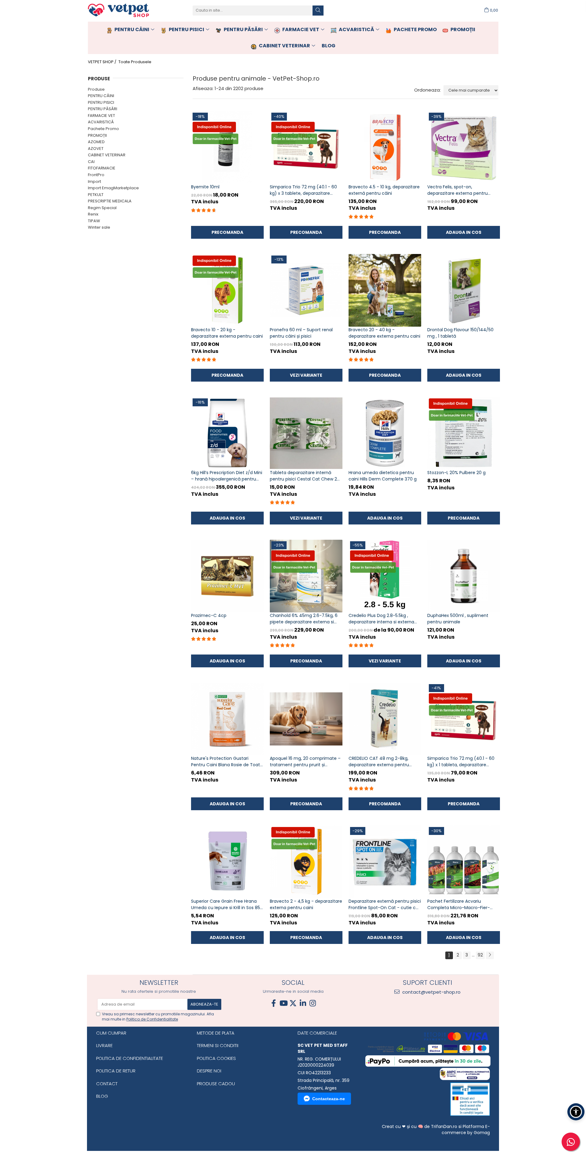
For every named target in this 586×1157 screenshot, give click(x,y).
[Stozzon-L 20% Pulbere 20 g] (463, 433)
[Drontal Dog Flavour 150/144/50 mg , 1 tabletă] (463, 290)
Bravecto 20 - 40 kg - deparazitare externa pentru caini (384, 333)
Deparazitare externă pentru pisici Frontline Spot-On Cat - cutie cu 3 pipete (385, 904)
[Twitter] (293, 1003)
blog (328, 45)
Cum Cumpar (111, 1033)
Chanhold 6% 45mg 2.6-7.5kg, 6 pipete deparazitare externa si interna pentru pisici (304, 618)
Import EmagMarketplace (113, 188)
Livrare (104, 1045)
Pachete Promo (103, 129)
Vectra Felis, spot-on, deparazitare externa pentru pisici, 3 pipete (457, 190)
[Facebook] (273, 1003)
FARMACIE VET (101, 115)
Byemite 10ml (205, 187)
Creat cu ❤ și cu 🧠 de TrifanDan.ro (420, 1126)
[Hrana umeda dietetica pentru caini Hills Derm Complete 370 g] (385, 433)
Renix (93, 214)
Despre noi (209, 1071)
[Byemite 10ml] (227, 147)
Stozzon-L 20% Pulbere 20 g (456, 473)
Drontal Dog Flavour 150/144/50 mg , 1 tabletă (460, 333)
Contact (107, 1083)
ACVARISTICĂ (101, 122)
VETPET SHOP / (102, 62)
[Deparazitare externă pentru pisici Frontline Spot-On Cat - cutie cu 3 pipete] (385, 861)
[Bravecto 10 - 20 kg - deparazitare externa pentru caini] (227, 290)
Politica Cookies (216, 1058)
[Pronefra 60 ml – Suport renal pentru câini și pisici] (306, 290)
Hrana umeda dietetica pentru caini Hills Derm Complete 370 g (383, 476)
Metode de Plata (215, 1033)
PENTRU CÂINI (101, 96)
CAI (91, 162)
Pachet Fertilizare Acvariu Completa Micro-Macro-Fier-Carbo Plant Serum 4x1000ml (458, 904)
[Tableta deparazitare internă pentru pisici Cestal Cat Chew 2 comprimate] (306, 433)
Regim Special (102, 208)
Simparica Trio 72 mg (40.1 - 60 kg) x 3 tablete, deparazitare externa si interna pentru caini (303, 190)
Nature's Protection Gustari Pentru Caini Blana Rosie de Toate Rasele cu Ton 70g (227, 761)
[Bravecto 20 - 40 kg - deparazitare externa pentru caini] (385, 290)
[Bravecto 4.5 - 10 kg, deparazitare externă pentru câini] (385, 147)
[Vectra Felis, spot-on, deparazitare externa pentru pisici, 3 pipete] (463, 147)
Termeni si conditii (217, 1045)
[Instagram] (312, 1003)
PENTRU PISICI (101, 102)
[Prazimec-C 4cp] (227, 576)
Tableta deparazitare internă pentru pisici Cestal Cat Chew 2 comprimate (303, 476)
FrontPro (96, 175)
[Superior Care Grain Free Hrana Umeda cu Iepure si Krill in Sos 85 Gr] (227, 861)
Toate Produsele (134, 62)
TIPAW (94, 221)
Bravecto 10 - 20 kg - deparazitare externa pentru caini (227, 333)
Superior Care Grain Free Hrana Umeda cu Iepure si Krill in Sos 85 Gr (225, 904)
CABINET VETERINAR (106, 155)
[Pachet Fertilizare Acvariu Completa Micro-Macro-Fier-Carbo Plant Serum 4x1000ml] (463, 861)
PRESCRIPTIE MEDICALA (110, 201)
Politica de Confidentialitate (152, 1019)
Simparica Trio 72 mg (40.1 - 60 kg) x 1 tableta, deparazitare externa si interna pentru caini (460, 761)
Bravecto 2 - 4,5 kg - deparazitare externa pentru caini (306, 904)
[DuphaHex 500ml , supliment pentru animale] (463, 576)
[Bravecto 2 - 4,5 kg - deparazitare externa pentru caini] (306, 861)
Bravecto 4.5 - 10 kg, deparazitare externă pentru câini (384, 190)
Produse (96, 89)
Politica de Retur (116, 1071)
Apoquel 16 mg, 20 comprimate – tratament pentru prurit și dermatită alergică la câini (305, 761)
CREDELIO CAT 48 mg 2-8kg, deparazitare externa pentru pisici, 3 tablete (379, 761)
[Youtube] (283, 1003)
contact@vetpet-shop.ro (431, 992)
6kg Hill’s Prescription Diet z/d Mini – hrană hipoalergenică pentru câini (226, 476)
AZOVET (95, 148)
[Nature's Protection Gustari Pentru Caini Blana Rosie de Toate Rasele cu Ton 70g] (227, 719)
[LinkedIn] (302, 1003)
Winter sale (99, 227)
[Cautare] (318, 10)
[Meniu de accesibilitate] (575, 1111)
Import (94, 181)
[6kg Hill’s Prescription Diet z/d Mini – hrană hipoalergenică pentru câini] (227, 433)
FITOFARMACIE (101, 168)
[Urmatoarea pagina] (490, 955)
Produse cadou (216, 1083)
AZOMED (96, 142)
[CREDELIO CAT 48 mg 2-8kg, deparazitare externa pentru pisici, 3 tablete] (385, 719)
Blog (102, 1096)
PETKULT (95, 195)
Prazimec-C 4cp (208, 615)
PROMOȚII (97, 135)
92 (480, 955)
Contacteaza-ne (328, 1098)
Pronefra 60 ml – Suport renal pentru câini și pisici (301, 333)
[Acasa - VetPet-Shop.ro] (118, 10)
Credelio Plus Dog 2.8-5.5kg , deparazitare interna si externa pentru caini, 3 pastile (381, 618)
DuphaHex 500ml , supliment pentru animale (457, 618)
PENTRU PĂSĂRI (102, 109)
